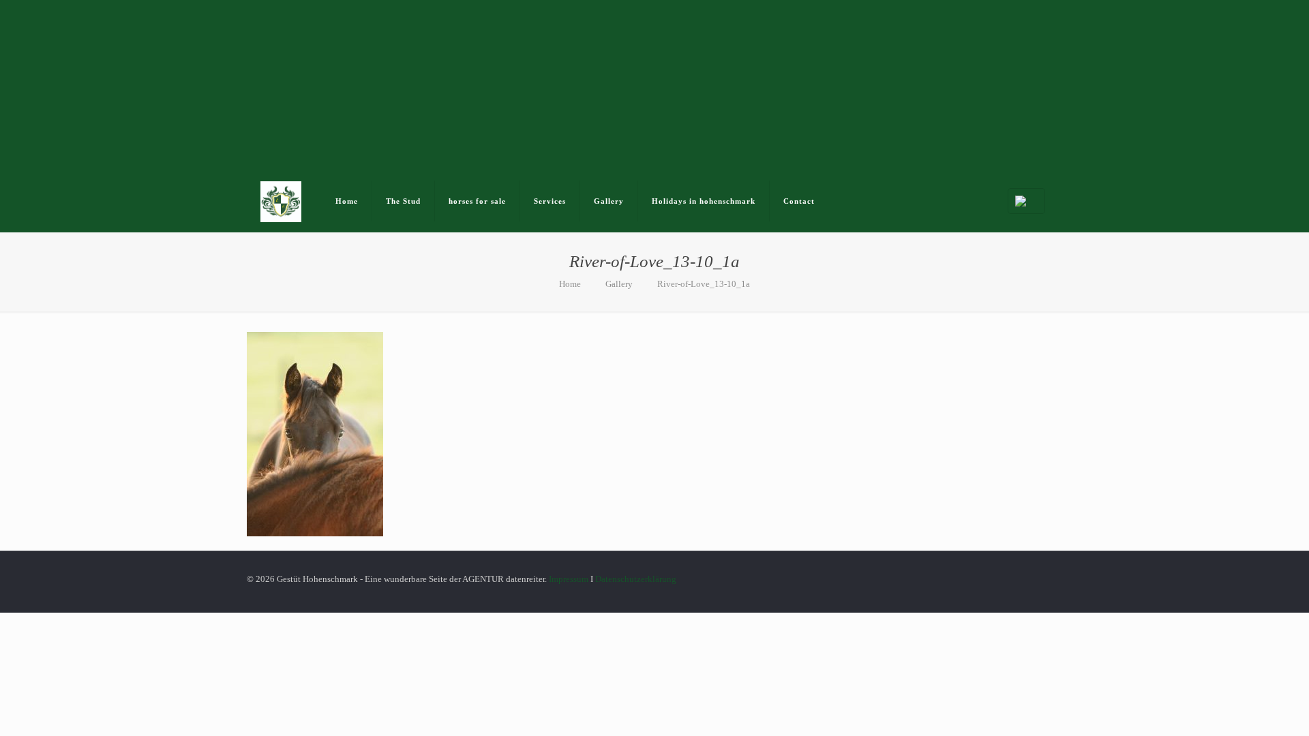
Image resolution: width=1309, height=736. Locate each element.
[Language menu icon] (1026, 201)
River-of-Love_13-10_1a (703, 284)
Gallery (619, 284)
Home (570, 284)
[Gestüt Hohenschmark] (280, 201)
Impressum (568, 579)
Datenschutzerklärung (635, 579)
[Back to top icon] (1057, 573)
